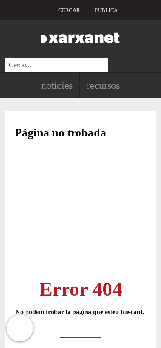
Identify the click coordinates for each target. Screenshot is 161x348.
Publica (106, 10)
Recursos (103, 85)
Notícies (57, 85)
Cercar (69, 10)
